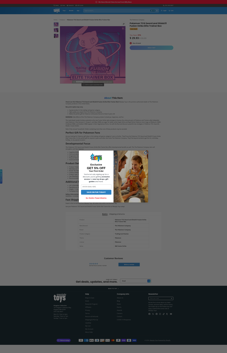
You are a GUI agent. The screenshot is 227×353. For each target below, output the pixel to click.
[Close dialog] (145, 152)
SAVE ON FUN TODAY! (96, 192)
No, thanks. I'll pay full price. (96, 198)
